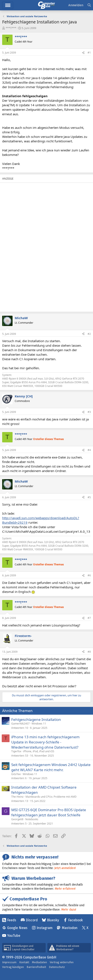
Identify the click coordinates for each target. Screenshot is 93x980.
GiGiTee (16, 774)
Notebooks (31, 819)
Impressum (9, 962)
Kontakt (24, 962)
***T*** (11, 28)
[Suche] (89, 5)
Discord (32, 920)
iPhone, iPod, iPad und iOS (38, 751)
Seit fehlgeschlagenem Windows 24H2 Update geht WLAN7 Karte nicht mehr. (51, 767)
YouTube (13, 936)
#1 (89, 52)
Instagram (45, 928)
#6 (89, 575)
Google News (17, 928)
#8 (89, 652)
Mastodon (69, 928)
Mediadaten (39, 962)
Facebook (75, 920)
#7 (89, 618)
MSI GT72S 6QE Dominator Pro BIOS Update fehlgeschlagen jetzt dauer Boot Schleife (48, 812)
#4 (89, 450)
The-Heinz (17, 796)
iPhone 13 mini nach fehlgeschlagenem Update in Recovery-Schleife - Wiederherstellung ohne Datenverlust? (45, 742)
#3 (89, 412)
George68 (17, 819)
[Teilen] (83, 52)
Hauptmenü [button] (7, 5)
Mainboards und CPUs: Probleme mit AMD (51, 796)
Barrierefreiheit (36, 967)
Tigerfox (16, 751)
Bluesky (53, 920)
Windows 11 (39, 723)
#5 (89, 497)
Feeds (11, 920)
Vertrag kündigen (13, 967)
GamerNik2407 (20, 723)
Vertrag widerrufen (62, 962)
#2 (89, 334)
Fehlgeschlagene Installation (36, 719)
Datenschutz (57, 967)
